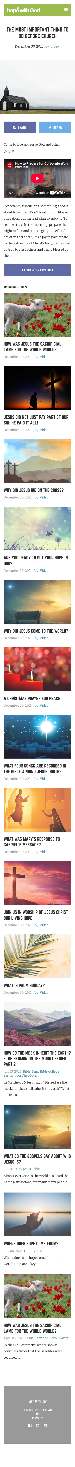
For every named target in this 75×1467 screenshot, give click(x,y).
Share (22, 127)
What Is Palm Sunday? (24, 985)
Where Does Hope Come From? (31, 1243)
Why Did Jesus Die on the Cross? (34, 490)
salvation (42, 1338)
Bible (26, 1071)
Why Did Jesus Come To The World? (36, 631)
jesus (27, 1169)
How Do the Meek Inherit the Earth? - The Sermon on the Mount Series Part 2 (37, 1059)
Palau (47, 1410)
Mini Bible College (45, 1071)
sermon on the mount (21, 1076)
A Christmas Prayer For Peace (32, 698)
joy (46, 46)
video (54, 46)
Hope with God (37, 1402)
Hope (28, 1251)
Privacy (37, 1418)
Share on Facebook (39, 270)
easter (64, 1338)
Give (37, 1414)
